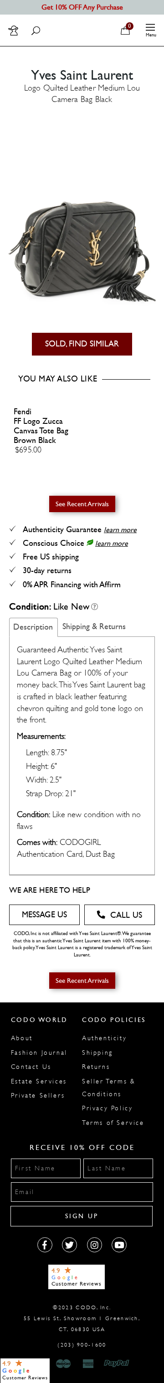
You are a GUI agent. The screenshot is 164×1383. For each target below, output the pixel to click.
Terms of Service (113, 1123)
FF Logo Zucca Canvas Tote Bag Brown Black (41, 431)
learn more (120, 529)
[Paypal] (118, 1364)
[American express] (89, 1364)
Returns (96, 1067)
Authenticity (104, 1038)
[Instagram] (94, 1244)
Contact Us (31, 1067)
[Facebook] (44, 1244)
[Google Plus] (69, 1244)
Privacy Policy (107, 1108)
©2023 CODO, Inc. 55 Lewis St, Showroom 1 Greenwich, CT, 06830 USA (82, 1318)
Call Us (126, 915)
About (22, 1038)
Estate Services (39, 1081)
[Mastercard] (63, 1364)
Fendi (22, 412)
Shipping (97, 1053)
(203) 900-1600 (81, 1345)
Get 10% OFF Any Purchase (82, 7)
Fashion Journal (39, 1053)
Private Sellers (38, 1095)
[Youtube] (119, 1244)
